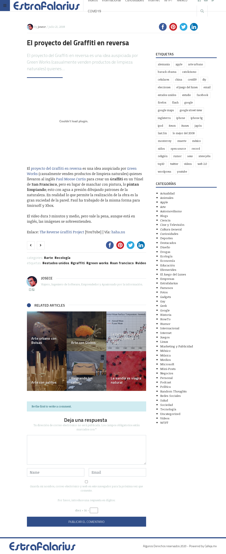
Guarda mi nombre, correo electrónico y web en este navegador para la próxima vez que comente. (86, 488)
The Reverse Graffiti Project (62, 232)
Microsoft (167, 364)
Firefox (162, 102)
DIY (204, 79)
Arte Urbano (195, 64)
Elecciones (164, 87)
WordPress (164, 171)
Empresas (167, 279)
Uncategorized (170, 414)
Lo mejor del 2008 (183, 133)
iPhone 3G (197, 118)
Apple (178, 64)
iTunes (185, 126)
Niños (161, 149)
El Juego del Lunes (173, 274)
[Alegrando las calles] (86, 371)
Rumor (177, 156)
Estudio (186, 95)
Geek (163, 305)
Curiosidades (169, 234)
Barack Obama (167, 72)
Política (165, 386)
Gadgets (165, 297)
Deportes (166, 238)
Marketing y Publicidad (176, 346)
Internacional (169, 328)
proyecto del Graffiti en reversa (56, 168)
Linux (164, 341)
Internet (165, 333)
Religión (163, 156)
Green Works (98, 263)
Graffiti (79, 263)
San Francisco (123, 263)
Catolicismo (189, 72)
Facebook (202, 95)
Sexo (190, 156)
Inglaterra (164, 118)
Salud (164, 400)
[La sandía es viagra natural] (126, 371)
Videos (188, 164)
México (196, 141)
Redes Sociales (170, 396)
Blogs (164, 216)
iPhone (180, 118)
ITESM (172, 126)
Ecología (63, 257)
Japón (198, 126)
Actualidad (167, 193)
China (178, 79)
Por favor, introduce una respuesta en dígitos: (86, 500)
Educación (167, 265)
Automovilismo (171, 211)
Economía (167, 260)
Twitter (174, 164)
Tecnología (168, 409)
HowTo (165, 319)
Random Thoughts (173, 391)
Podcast (165, 382)
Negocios (166, 373)
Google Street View (191, 110)
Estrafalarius (169, 283)
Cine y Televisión (172, 224)
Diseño (165, 247)
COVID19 (94, 11)
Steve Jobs (205, 156)
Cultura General (171, 229)
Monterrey (164, 141)
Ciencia (165, 220)
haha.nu (118, 232)
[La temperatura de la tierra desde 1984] (126, 331)
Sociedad (166, 405)
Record (196, 149)
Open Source (178, 149)
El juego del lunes (187, 87)
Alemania (164, 64)
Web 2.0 (202, 164)
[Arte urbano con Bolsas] (47, 331)
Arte (49, 257)
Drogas (165, 252)
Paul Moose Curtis (71, 179)
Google (188, 102)
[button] (32, 351)
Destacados (168, 243)
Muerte (181, 141)
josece (42, 27)
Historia (165, 315)
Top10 (161, 164)
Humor (165, 324)
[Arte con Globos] (86, 331)
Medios (165, 360)
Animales (166, 198)
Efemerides (168, 270)
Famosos (166, 288)
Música (165, 355)
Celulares (163, 79)
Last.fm (162, 133)
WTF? (164, 422)
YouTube (182, 171)
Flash (175, 102)
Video (141, 263)
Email (207, 87)
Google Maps (166, 110)
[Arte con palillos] (47, 371)
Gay (162, 301)
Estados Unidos (57, 263)
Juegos (165, 337)
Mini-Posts (168, 369)
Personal (166, 378)
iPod (160, 126)
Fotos (164, 292)
